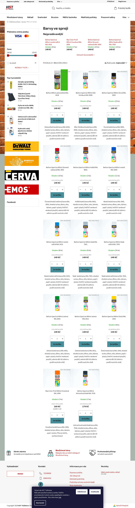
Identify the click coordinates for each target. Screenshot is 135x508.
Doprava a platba (13, 2)
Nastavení (40, 503)
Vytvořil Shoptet (122, 505)
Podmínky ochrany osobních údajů (82, 482)
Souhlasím (95, 492)
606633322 (47, 478)
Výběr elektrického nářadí (110, 472)
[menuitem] (15, 17)
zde (60, 497)
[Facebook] (40, 484)
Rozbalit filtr (21, 67)
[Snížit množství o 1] (51, 115)
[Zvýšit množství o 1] (62, 115)
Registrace (122, 1)
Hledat (20, 474)
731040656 (47, 473)
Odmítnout (81, 492)
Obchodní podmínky (46, 2)
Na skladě (23, 63)
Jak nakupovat (29, 2)
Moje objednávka (76, 485)
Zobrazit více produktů (85, 55)
